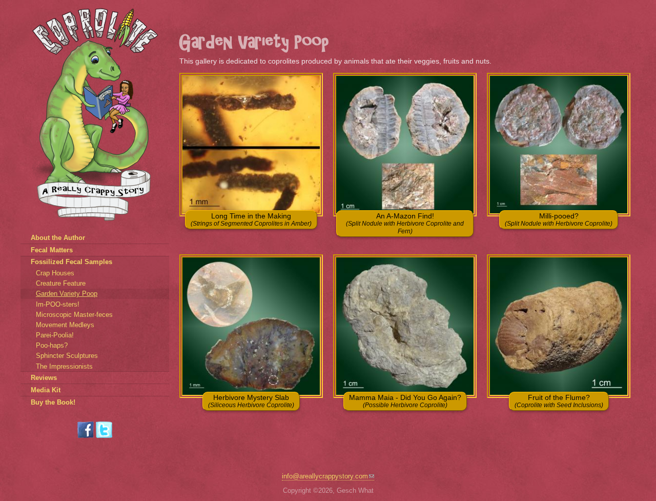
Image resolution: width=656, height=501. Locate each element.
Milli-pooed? (558, 219)
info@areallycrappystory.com (325, 476)
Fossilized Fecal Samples (71, 262)
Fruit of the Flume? (559, 401)
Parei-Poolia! (55, 335)
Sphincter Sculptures (67, 355)
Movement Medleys (65, 325)
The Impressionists (64, 366)
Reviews (44, 378)
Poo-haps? (52, 345)
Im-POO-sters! (57, 304)
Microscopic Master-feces (74, 314)
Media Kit (45, 390)
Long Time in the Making (251, 219)
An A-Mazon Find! (405, 223)
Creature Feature (61, 283)
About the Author (58, 238)
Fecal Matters (52, 250)
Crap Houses (55, 273)
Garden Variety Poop (66, 293)
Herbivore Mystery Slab (251, 401)
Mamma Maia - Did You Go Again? (405, 401)
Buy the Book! (53, 402)
